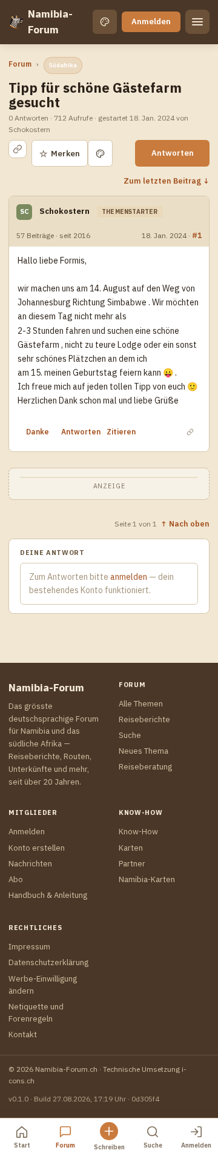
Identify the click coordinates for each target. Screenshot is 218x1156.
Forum (19, 63)
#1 (197, 235)
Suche (130, 735)
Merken (59, 153)
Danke (37, 431)
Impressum (29, 947)
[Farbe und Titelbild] (100, 153)
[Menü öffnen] (197, 22)
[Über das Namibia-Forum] (15, 22)
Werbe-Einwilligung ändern (42, 985)
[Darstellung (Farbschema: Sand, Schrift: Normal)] (105, 22)
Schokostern (64, 211)
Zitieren (121, 431)
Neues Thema (143, 751)
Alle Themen (141, 704)
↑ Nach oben (185, 523)
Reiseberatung (145, 767)
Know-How (138, 831)
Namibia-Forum (50, 21)
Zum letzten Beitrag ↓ (167, 180)
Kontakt (22, 1034)
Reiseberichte (144, 719)
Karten (131, 848)
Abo (15, 879)
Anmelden (151, 21)
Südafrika (63, 65)
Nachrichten (30, 864)
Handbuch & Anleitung (47, 895)
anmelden (128, 576)
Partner (132, 864)
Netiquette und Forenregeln (36, 1013)
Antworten (172, 153)
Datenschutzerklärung (48, 962)
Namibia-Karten (147, 879)
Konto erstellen (36, 848)
